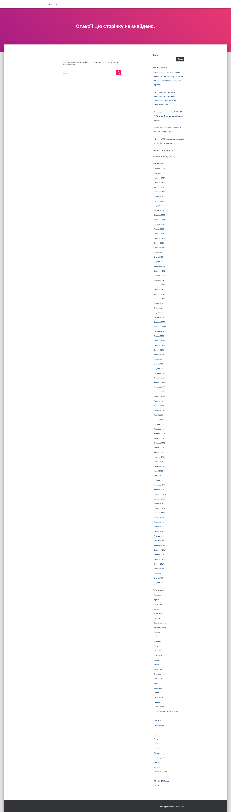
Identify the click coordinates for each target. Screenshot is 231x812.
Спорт (156, 776)
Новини (157, 702)
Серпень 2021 (159, 443)
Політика (157, 744)
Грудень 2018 (159, 582)
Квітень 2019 (159, 564)
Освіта (156, 716)
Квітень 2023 (159, 350)
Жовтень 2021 (159, 434)
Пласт (156, 730)
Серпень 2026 (159, 169)
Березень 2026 (160, 192)
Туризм (156, 786)
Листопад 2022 (160, 373)
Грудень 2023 (159, 313)
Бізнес (156, 609)
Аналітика (157, 595)
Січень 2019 (158, 578)
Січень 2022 (158, 420)
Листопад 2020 (160, 485)
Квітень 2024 (159, 294)
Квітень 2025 (159, 243)
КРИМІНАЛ (158, 669)
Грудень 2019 (159, 536)
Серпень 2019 (159, 555)
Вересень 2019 (160, 550)
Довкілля (157, 641)
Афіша (156, 600)
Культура (157, 674)
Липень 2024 (159, 280)
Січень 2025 (158, 257)
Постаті (157, 748)
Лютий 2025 (158, 252)
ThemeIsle (180, 807)
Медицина (158, 679)
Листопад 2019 (160, 541)
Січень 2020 (158, 531)
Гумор (156, 637)
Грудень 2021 (159, 424)
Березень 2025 (160, 248)
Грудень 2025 (159, 206)
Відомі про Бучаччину (162, 623)
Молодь (157, 693)
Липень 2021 (159, 448)
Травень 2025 (159, 238)
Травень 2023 (159, 345)
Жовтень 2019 (159, 545)
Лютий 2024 (158, 303)
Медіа (156, 683)
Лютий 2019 (158, 573)
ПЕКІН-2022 (158, 720)
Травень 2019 (159, 559)
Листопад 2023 (160, 317)
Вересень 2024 (160, 271)
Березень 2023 (160, 355)
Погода (156, 734)
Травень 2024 (159, 289)
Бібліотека (158, 604)
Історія (156, 665)
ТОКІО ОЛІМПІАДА (161, 781)
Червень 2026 (159, 178)
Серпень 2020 (159, 499)
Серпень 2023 (159, 331)
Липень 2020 (159, 503)
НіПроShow (158, 697)
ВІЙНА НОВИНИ (160, 627)
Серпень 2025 (159, 224)
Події (156, 739)
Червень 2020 (159, 508)
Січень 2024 (158, 308)
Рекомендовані (160, 758)
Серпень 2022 (159, 387)
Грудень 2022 (159, 369)
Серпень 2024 (159, 275)
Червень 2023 (159, 341)
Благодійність (159, 613)
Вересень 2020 (160, 494)
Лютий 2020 (158, 527)
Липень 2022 (159, 392)
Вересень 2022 (160, 383)
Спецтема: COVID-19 (162, 772)
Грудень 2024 (159, 262)
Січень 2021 (158, 476)
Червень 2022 (159, 397)
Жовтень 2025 (159, 215)
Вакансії (157, 618)
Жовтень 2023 (159, 322)
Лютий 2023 (158, 359)
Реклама (157, 753)
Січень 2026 (158, 201)
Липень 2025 (159, 229)
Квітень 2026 (159, 187)
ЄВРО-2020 (158, 655)
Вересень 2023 (160, 327)
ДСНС (156, 646)
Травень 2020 (159, 513)
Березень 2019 (160, 569)
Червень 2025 (159, 234)
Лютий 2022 (158, 415)
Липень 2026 (159, 173)
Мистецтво (158, 688)
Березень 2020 (160, 522)
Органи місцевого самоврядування (167, 711)
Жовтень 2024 (159, 266)
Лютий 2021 (158, 471)
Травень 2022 (159, 401)
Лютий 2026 (158, 196)
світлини (157, 767)
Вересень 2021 (160, 438)
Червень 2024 (159, 285)
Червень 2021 (159, 452)
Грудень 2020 (159, 480)
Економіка (158, 651)
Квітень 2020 (159, 517)
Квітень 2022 (159, 406)
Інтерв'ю (157, 660)
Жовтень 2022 (159, 378)
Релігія (156, 762)
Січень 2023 (158, 364)
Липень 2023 (159, 336)
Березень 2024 (160, 299)
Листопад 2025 (160, 210)
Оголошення (159, 707)
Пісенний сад (159, 725)
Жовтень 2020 (159, 489)
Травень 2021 (159, 457)
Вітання (157, 632)
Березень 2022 (160, 410)
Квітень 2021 (159, 462)
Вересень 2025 (160, 220)
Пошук (155, 55)
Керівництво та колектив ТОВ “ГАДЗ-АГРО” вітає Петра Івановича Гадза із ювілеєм (168, 116)
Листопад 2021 (160, 429)
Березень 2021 (160, 466)
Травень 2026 (159, 182)
